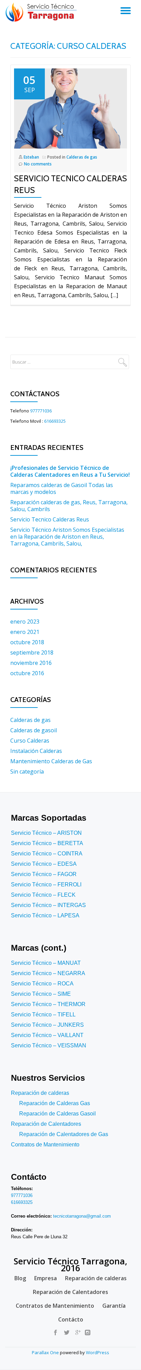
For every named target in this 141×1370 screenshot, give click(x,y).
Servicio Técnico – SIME (41, 994)
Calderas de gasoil (33, 730)
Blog (20, 1278)
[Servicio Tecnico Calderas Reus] (67, 108)
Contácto (70, 1319)
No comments (38, 164)
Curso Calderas (29, 740)
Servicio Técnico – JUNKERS (47, 1025)
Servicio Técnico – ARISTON (46, 833)
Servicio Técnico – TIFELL (43, 1014)
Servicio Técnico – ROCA (42, 983)
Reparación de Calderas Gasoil (57, 1114)
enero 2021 (24, 632)
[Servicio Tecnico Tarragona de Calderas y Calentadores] (42, 12)
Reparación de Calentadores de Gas (63, 1134)
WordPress (97, 1352)
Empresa (45, 1278)
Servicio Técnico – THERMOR (48, 1004)
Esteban (31, 157)
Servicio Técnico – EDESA (44, 864)
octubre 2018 (27, 642)
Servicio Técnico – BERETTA (47, 843)
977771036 (41, 411)
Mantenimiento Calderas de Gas (51, 761)
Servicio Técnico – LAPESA (45, 915)
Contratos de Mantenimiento (45, 1144)
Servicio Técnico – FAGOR (44, 874)
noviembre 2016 (31, 663)
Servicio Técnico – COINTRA (46, 853)
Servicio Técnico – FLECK (43, 895)
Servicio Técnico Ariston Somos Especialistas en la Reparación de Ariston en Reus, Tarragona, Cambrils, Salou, (67, 536)
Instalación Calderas (36, 751)
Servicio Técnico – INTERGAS (48, 905)
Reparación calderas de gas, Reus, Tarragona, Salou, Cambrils (69, 505)
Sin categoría (27, 771)
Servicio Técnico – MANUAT (46, 963)
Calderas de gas (81, 157)
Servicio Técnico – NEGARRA (48, 973)
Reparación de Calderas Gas (54, 1103)
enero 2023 (24, 621)
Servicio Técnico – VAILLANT (47, 1035)
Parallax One (46, 1352)
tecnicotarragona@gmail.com (82, 1216)
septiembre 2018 (31, 652)
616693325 (55, 421)
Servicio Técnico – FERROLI (46, 884)
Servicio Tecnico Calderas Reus (49, 519)
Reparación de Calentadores (46, 1124)
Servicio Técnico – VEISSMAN (48, 1045)
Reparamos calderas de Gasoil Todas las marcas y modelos (61, 488)
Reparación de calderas (40, 1093)
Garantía (114, 1305)
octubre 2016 (27, 673)
